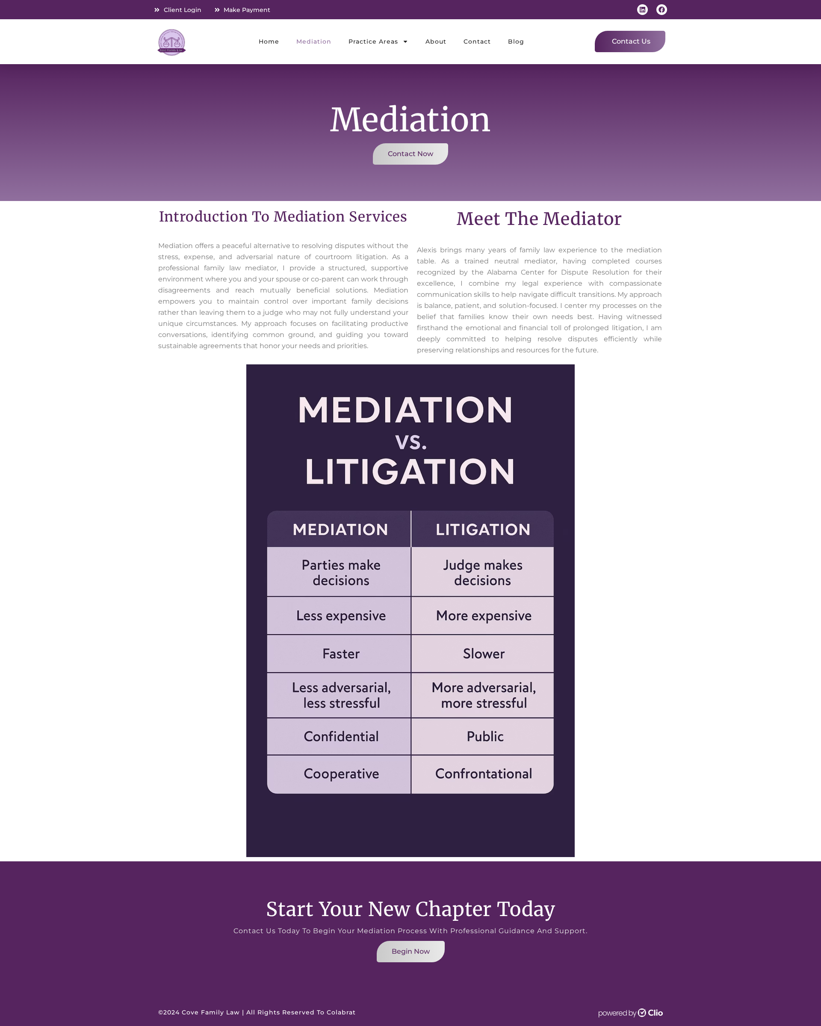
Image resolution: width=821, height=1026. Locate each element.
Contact (477, 41)
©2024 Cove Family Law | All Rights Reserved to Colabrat (257, 1012)
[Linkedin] (642, 9)
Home (269, 41)
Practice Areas (373, 41)
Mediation (313, 41)
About (435, 41)
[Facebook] (661, 9)
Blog (516, 41)
